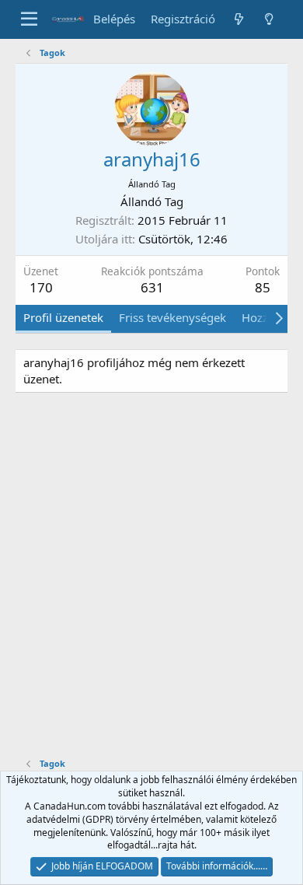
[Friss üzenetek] (238, 19)
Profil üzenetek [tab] (63, 317)
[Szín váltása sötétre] (269, 19)
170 (41, 287)
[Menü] (29, 19)
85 (262, 287)
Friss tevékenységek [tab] (172, 317)
